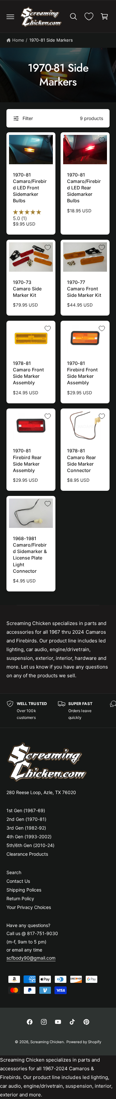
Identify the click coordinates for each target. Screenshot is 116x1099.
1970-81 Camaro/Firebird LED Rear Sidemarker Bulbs (84, 188)
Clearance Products (27, 854)
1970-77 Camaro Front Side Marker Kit (84, 288)
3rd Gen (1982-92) (26, 828)
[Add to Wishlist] (47, 140)
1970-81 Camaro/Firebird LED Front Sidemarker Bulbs (30, 188)
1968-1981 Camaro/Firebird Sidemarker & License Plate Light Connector (30, 555)
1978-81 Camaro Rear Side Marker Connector (81, 460)
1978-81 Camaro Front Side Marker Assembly (28, 372)
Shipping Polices (23, 889)
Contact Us (18, 881)
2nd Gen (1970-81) (26, 819)
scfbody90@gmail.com (30, 958)
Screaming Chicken (47, 1042)
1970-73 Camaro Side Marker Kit (27, 288)
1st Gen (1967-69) (25, 810)
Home (18, 40)
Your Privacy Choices (28, 907)
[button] (10, 16)
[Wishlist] (89, 16)
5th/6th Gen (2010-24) (30, 845)
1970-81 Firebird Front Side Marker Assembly (82, 372)
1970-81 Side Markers (51, 40)
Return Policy (20, 898)
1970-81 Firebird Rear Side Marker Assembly (27, 460)
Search (13, 872)
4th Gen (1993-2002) (29, 836)
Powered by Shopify (83, 1042)
